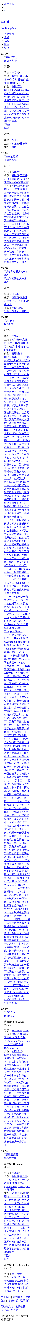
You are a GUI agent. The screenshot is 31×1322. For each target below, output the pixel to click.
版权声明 (13, 1300)
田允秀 (15, 294)
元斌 (14, 1277)
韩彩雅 (16, 178)
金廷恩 (15, 1034)
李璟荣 (24, 1179)
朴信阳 (23, 1034)
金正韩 (15, 140)
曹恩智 (14, 1044)
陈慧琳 (16, 1284)
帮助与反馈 (7, 1306)
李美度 (8, 182)
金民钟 (15, 1176)
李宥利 (15, 76)
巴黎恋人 (9, 1015)
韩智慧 (15, 339)
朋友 (6, 1259)
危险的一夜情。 (16, 311)
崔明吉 (24, 182)
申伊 (6, 343)
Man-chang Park (20, 1030)
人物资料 (9, 33)
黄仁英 (16, 1179)
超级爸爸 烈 (10, 60)
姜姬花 (21, 346)
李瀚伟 (13, 83)
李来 (6, 79)
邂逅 (6, 128)
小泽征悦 (20, 1287)
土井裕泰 (17, 1273)
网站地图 (18, 1297)
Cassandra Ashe (15, 1280)
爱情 (14, 185)
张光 (20, 83)
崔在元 (8, 304)
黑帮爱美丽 (10, 1158)
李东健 (23, 76)
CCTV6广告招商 (10, 1310)
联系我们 (25, 1300)
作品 (6, 37)
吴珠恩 (16, 1037)
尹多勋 (8, 1179)
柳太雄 (11, 350)
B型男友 (8, 324)
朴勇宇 (8, 301)
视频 (6, 40)
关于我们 (6, 1297)
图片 (6, 44)
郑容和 (8, 178)
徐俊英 (21, 79)
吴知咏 (24, 301)
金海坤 (13, 346)
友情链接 (20, 1306)
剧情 (14, 86)
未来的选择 (10, 160)
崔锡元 (15, 336)
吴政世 (24, 178)
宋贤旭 (15, 72)
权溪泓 (15, 171)
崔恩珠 (11, 1189)
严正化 (16, 301)
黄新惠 (23, 1176)
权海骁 (8, 1183)
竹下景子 (17, 1291)
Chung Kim (13, 1047)
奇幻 (25, 185)
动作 (14, 1193)
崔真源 (15, 1172)
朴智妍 (23, 143)
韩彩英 (15, 297)
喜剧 (19, 86)
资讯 (6, 47)
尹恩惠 (15, 175)
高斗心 (16, 182)
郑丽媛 (21, 343)
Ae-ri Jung (12, 1040)
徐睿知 (13, 79)
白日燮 (13, 343)
